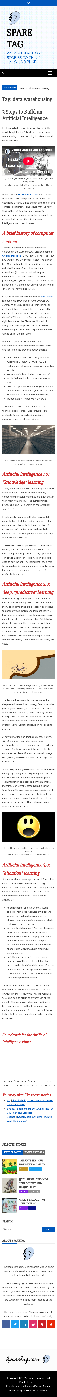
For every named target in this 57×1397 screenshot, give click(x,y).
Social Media (19, 1100)
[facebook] (6, 1324)
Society (11, 1108)
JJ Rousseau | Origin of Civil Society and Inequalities (33, 1183)
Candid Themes (40, 1390)
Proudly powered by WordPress (23, 1386)
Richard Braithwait (28, 194)
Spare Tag (20, 38)
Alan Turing (46, 296)
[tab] (12, 1152)
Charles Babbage (11, 255)
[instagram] (33, 1324)
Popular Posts (34, 1152)
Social (20, 1116)
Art (8, 1100)
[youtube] (51, 1324)
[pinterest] (42, 1324)
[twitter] (15, 1324)
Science (11, 1116)
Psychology (34, 1191)
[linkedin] (24, 1324)
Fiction (32, 1208)
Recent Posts (12, 1152)
